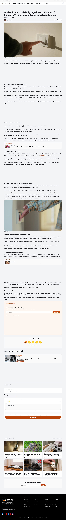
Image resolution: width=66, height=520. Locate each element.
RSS (45, 508)
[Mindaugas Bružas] (5, 20)
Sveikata (32, 3)
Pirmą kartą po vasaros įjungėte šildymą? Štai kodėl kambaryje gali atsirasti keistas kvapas (51, 474)
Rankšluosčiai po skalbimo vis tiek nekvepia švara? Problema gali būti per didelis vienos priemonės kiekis (52, 456)
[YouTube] (6, 514)
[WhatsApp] (17, 351)
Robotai (56, 504)
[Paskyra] (63, 3)
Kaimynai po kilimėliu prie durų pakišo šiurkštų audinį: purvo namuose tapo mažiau (13, 474)
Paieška (46, 501)
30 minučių (41, 155)
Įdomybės (41, 3)
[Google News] (8, 514)
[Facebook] (10, 351)
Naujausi (56, 501)
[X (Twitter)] (4, 514)
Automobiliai (46, 3)
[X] (15, 351)
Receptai (36, 3)
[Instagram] (13, 514)
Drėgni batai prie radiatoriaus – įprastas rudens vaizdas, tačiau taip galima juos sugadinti (32, 474)
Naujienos (14, 3)
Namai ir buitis (20, 3)
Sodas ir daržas (26, 3)
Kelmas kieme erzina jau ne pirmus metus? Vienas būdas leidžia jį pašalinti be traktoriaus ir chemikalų (32, 456)
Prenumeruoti (56, 312)
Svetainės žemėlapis (48, 506)
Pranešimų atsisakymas (49, 504)
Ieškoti (43, 485)
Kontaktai (56, 499)
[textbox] (33, 407)
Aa (54, 19)
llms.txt (56, 506)
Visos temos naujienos (57, 438)
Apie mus (46, 499)
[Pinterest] (11, 514)
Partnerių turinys (27, 506)
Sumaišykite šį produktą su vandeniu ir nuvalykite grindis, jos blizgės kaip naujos (13, 456)
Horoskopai (36, 504)
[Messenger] (12, 351)
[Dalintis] (22, 351)
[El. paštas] (20, 351)
